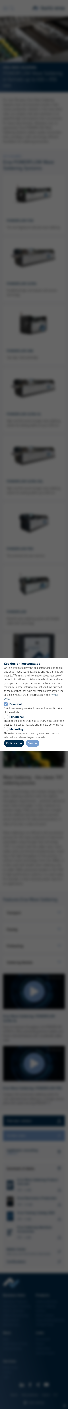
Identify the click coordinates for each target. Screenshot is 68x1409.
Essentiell (15, 704)
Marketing (16, 729)
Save (30, 743)
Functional (16, 716)
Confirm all (12, 743)
